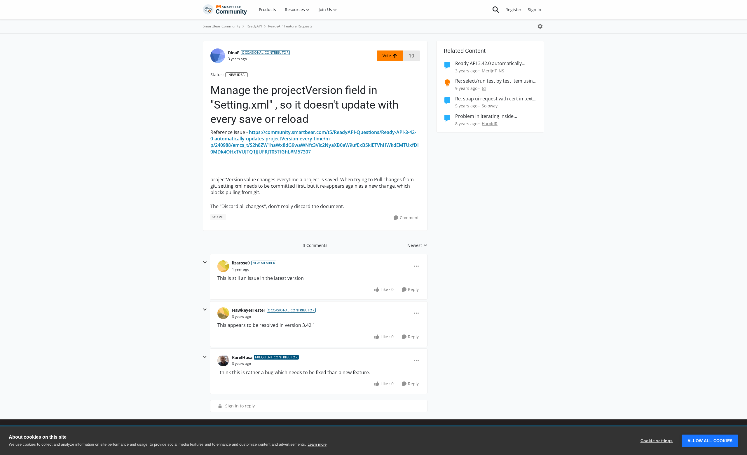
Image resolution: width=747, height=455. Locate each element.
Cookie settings (656, 441)
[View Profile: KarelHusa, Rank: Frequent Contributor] (223, 360)
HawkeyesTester (248, 310)
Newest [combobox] (417, 245)
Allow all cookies (709, 441)
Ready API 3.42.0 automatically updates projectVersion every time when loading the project (493, 63)
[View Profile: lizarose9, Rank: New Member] (223, 266)
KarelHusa (242, 357)
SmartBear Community (221, 26)
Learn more (317, 444)
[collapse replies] (204, 262)
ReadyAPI (254, 26)
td (484, 88)
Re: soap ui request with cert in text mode (494, 99)
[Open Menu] (540, 26)
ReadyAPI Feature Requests (290, 26)
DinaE (233, 52)
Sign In (534, 9)
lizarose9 (241, 263)
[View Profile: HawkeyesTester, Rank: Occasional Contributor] (223, 313)
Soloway (490, 106)
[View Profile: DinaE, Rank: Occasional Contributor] (217, 55)
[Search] (495, 9)
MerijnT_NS (493, 71)
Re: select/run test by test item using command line (495, 81)
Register (513, 9)
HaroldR (490, 123)
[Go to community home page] (225, 9)
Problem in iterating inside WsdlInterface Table (484, 116)
